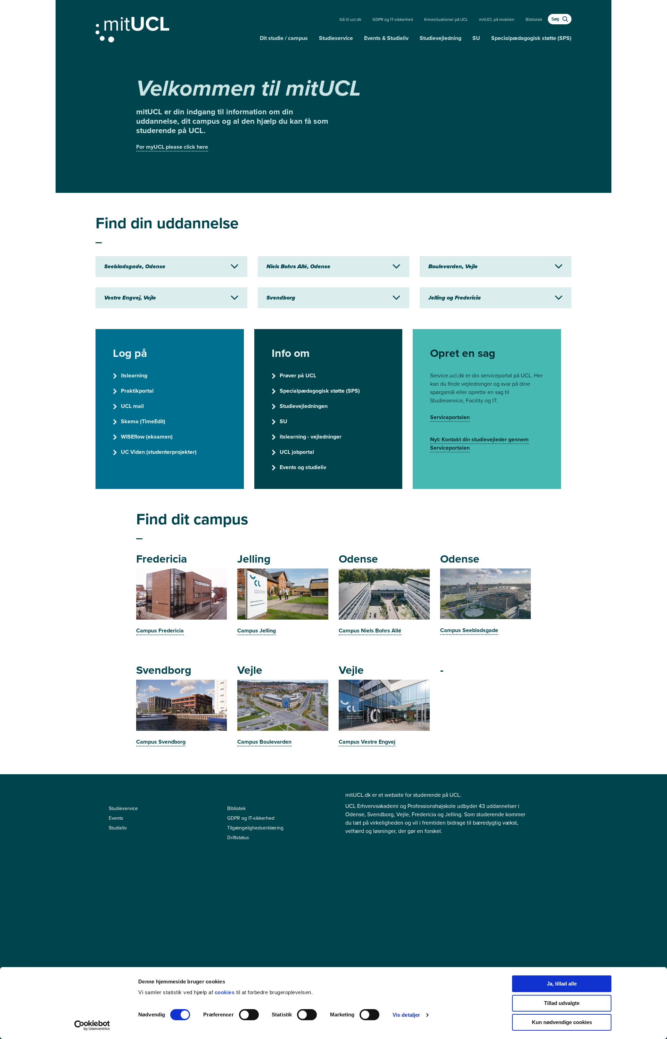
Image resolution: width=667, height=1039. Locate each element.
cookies (225, 992)
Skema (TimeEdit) (143, 421)
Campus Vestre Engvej (367, 742)
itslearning (134, 375)
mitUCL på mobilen (496, 19)
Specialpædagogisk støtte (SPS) (531, 38)
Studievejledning (440, 38)
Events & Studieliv (386, 38)
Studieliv (118, 828)
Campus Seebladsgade (469, 630)
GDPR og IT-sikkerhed (392, 19)
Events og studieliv (303, 467)
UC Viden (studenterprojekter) (159, 452)
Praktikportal (137, 391)
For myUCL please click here (172, 147)
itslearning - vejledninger (310, 437)
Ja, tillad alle (562, 984)
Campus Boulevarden (264, 742)
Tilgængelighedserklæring (255, 828)
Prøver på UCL (298, 375)
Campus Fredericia (160, 631)
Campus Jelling (256, 631)
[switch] (249, 1014)
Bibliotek (534, 19)
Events (116, 818)
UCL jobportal (297, 452)
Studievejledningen (304, 406)
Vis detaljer (406, 1015)
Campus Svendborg (161, 742)
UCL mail (132, 406)
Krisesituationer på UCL (446, 19)
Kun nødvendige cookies (562, 1022)
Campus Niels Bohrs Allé (370, 631)
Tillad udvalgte (561, 1003)
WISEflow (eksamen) (147, 437)
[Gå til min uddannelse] (175, 28)
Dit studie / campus (284, 38)
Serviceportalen (450, 417)
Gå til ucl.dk (350, 19)
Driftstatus (238, 837)
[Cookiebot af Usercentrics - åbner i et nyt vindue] (92, 1025)
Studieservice (336, 38)
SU (476, 38)
